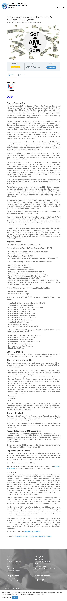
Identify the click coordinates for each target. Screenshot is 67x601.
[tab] (11, 74)
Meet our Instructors (14, 562)
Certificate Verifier (13, 571)
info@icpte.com (12, 581)
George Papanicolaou (32, 531)
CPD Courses (28, 22)
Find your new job (41, 566)
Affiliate (37, 564)
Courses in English (19, 22)
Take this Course (51, 67)
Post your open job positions (45, 568)
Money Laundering (38, 22)
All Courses (39, 559)
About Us (10, 559)
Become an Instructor (42, 562)
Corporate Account (13, 564)
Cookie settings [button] (6, 597)
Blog (8, 566)
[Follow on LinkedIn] (43, 580)
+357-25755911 (12, 578)
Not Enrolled (15, 67)
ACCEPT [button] (15, 597)
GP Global (10, 22)
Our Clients (11, 568)
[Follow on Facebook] (37, 580)
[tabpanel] (33, 309)
